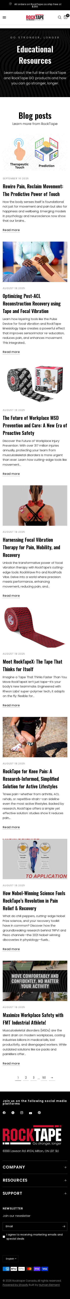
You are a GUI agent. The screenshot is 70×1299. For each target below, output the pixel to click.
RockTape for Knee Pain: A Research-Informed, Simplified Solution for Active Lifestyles (31, 779)
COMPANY (14, 1167)
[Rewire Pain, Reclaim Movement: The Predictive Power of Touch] (35, 152)
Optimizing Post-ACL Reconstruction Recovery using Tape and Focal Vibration (32, 303)
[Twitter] (15, 1113)
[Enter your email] (63, 1226)
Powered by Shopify (15, 1285)
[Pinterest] (42, 1113)
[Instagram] (24, 1113)
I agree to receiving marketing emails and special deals (34, 1236)
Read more (11, 230)
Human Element (49, 1285)
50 (44, 1077)
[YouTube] (33, 1113)
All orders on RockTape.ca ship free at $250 (37, 5)
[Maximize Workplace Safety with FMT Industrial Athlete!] (35, 981)
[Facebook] (7, 1113)
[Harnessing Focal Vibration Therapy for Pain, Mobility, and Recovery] (35, 505)
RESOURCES (15, 1180)
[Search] (60, 17)
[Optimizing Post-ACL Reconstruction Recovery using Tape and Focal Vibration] (35, 262)
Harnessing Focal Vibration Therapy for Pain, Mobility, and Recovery (31, 547)
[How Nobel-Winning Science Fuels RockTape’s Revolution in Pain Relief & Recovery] (35, 859)
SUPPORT (12, 1193)
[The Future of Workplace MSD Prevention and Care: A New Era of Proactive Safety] (35, 383)
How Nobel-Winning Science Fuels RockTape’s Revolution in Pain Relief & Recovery (34, 901)
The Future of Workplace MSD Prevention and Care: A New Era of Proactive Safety (35, 425)
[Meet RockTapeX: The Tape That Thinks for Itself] (35, 627)
